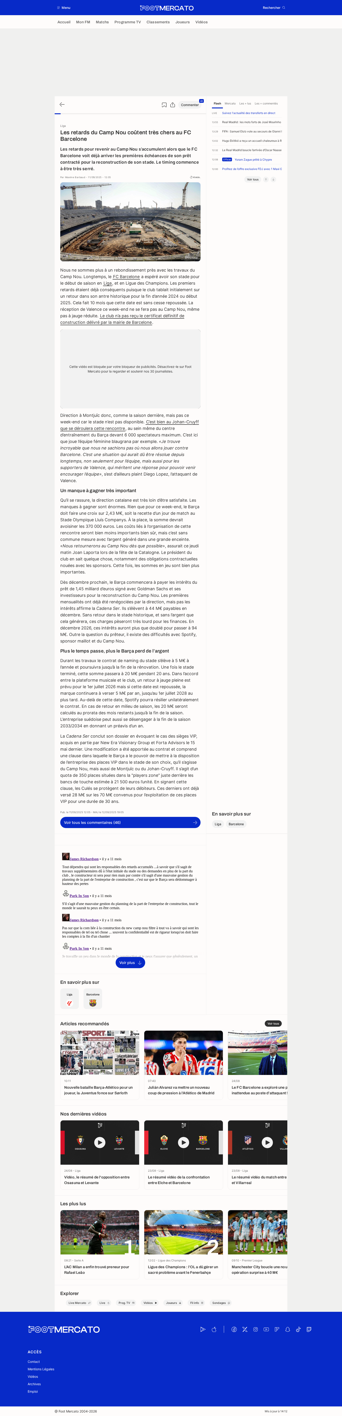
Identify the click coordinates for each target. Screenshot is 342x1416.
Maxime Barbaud (75, 177)
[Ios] (213, 1329)
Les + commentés (266, 103)
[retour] (62, 105)
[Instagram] (255, 1329)
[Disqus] (130, 909)
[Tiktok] (298, 1329)
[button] (64, 7)
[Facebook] (234, 1329)
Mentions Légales (41, 1369)
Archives (34, 1384)
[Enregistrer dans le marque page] (164, 105)
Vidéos (33, 1376)
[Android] (203, 1329)
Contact (34, 1362)
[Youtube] (266, 1329)
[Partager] (172, 105)
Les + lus (245, 103)
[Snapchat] (287, 1329)
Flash (217, 103)
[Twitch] (308, 1329)
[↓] (273, 179)
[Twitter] (244, 1329)
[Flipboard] (276, 1329)
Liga (108, 283)
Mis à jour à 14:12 (276, 1411)
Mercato (230, 103)
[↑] (266, 179)
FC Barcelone (126, 276)
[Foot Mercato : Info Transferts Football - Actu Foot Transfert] (167, 7)
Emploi (33, 1391)
